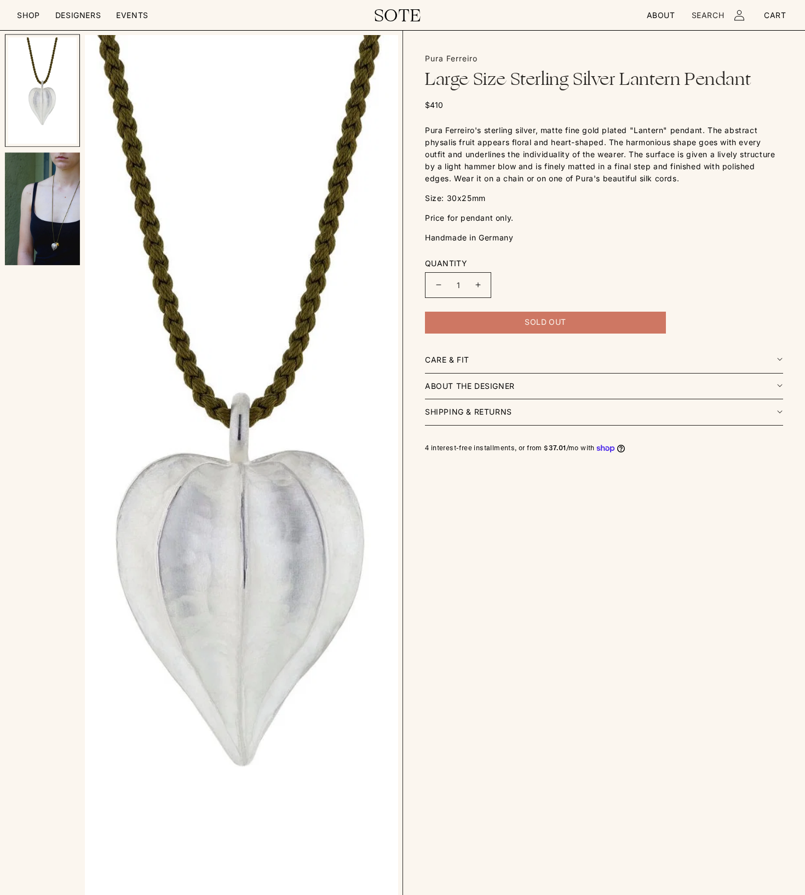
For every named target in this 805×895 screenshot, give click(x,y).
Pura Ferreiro (451, 58)
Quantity (446, 263)
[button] (28, 15)
